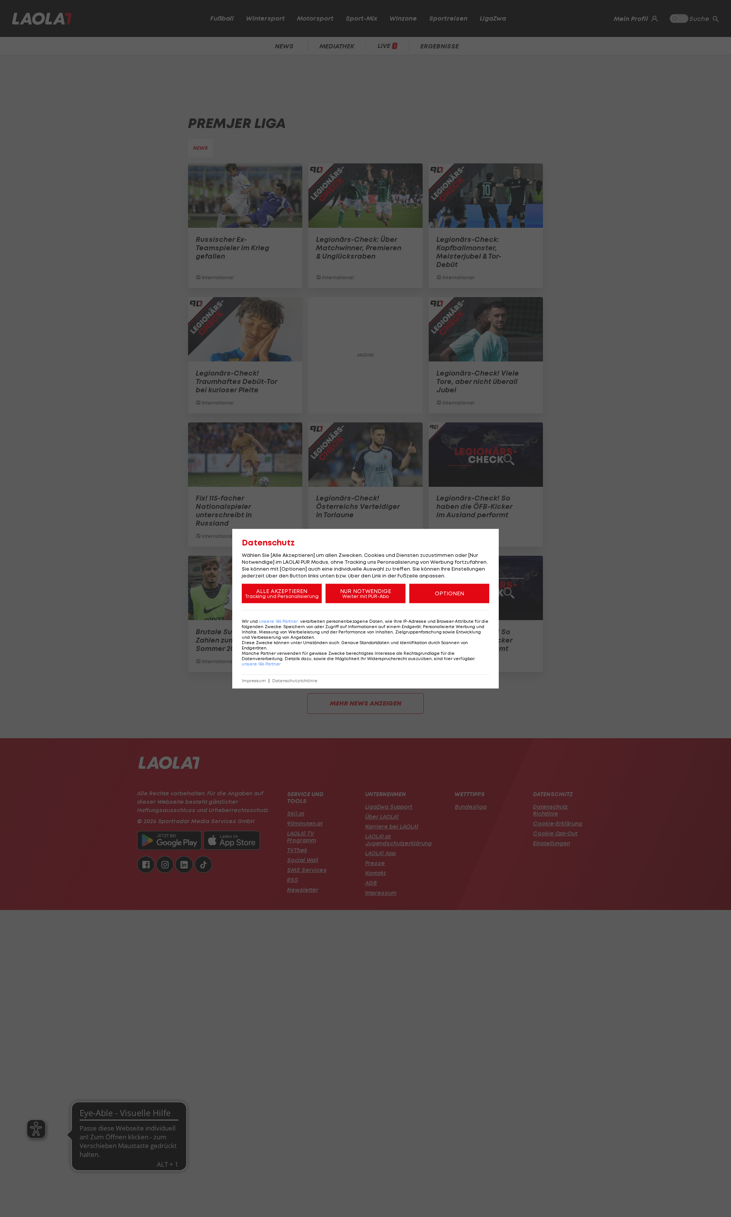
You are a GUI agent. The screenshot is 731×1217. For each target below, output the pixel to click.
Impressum (254, 680)
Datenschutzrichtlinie (295, 680)
